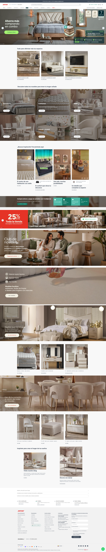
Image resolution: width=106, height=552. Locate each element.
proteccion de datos (81, 533)
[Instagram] (78, 546)
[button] (102, 5)
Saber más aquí (58, 504)
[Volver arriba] (103, 545)
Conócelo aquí (77, 504)
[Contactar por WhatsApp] (103, 549)
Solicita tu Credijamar (94, 4)
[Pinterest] (85, 546)
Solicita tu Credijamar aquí (58, 1)
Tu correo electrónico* (74, 526)
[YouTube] (83, 546)
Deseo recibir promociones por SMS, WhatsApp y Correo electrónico (80, 531)
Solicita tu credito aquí (40, 504)
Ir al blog (25, 477)
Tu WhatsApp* (73, 522)
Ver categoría (6, 110)
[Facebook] (81, 546)
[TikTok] (87, 546)
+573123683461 (64, 521)
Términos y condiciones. (76, 534)
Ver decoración (62, 483)
